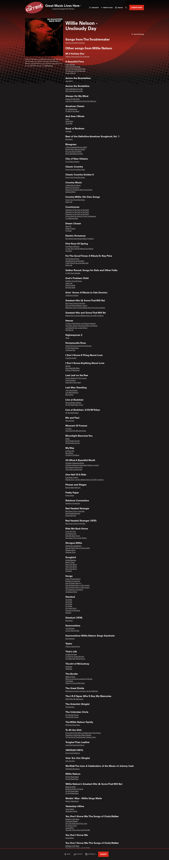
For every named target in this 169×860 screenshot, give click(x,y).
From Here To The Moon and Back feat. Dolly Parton (83, 733)
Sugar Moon (69, 828)
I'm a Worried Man (71, 218)
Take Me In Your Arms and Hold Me (77, 848)
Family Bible (69, 809)
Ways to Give (108, 8)
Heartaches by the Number (74, 261)
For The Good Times (72, 259)
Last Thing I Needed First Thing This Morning (80, 101)
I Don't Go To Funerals (72, 67)
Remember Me (70, 516)
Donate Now (136, 7)
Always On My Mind (72, 99)
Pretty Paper (69, 495)
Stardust (68, 613)
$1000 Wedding (70, 560)
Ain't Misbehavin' (71, 109)
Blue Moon (69, 453)
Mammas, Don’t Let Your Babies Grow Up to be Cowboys (85, 308)
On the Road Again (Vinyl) (74, 405)
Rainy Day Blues (71, 564)
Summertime (70, 639)
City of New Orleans (72, 162)
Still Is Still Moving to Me (74, 89)
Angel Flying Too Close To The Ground (78, 346)
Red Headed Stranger (72, 513)
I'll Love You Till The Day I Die (75, 69)
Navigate (95, 8)
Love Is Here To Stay (72, 631)
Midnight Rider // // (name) (74, 789)
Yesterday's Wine (71, 811)
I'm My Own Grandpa (72, 273)
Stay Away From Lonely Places (76, 538)
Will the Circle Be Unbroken (75, 43)
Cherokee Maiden (71, 821)
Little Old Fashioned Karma (74, 745)
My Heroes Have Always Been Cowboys (79, 239)
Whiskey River (70, 550)
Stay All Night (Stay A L (73, 583)
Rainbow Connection (72, 503)
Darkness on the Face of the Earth (77, 210)
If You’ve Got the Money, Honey (76, 305)
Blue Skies (69, 139)
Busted (67, 366)
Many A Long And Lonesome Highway (78, 679)
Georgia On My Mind (72, 610)
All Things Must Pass (72, 725)
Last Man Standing (71, 393)
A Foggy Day (69, 451)
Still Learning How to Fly (73, 467)
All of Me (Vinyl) (70, 608)
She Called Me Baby (72, 368)
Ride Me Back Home (72, 536)
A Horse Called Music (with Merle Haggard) (80, 323)
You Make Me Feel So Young (75, 659)
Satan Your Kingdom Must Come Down (78, 190)
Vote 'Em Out (70, 761)
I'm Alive (68, 429)
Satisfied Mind (70, 192)
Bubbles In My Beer (72, 819)
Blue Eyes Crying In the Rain (75, 303)
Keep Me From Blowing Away (75, 431)
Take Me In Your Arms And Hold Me (77, 830)
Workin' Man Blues (72, 801)
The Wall (68, 131)
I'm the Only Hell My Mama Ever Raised (79, 249)
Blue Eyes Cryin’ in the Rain (75, 511)
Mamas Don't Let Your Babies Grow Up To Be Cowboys (84, 480)
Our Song (68, 251)
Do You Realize (70, 380)
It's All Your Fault (71, 826)
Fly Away (68, 231)
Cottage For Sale (71, 654)
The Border (69, 681)
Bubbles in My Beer (72, 846)
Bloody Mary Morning (72, 487)
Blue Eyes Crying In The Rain (75, 523)
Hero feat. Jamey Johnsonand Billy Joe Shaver (81, 326)
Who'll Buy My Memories (74, 699)
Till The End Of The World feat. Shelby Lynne (80, 737)
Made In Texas (70, 677)
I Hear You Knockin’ (72, 295)
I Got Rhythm (70, 628)
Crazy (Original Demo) (72, 579)
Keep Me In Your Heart (73, 382)
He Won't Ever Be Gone (73, 281)
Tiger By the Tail (70, 358)
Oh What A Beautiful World (74, 463)
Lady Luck (68, 283)
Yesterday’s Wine (71, 592)
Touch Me (68, 123)
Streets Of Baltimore (72, 370)
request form (48, 66)
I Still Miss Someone (72, 769)
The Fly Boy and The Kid (73, 469)
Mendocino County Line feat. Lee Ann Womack (81, 691)
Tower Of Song (70, 73)
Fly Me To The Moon (72, 111)
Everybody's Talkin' (71, 477)
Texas (67, 338)
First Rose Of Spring (72, 246)
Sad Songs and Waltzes (73, 546)
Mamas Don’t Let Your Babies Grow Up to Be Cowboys (84, 316)
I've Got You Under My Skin (74, 657)
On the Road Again (72, 413)
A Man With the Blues (73, 185)
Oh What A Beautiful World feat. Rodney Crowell (82, 465)
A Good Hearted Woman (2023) (76, 147)
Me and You (69, 395)
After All (68, 226)
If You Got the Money (72, 753)
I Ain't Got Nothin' (71, 390)
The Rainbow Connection (74, 590)
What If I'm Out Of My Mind (75, 683)
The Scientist (69, 707)
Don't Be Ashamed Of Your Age (76, 823)
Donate (103, 854)
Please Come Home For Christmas (77, 57)
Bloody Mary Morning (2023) (75, 149)
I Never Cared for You (72, 646)
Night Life (68, 202)
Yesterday (68, 667)
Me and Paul (69, 421)
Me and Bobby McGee (73, 403)
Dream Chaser (70, 228)
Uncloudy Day (70, 350)
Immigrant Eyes (70, 534)
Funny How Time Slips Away (75, 169)
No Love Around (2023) (73, 151)
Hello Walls (69, 121)
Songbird (68, 571)
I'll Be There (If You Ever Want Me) (76, 263)
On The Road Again (72, 348)
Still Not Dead (70, 285)
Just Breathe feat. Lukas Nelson (76, 328)
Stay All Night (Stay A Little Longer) (77, 548)
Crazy (67, 119)
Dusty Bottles (70, 64)
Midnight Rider (70, 787)
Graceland (68, 81)
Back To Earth (70, 562)
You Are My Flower (72, 715)
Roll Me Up (69, 330)
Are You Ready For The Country (76, 378)
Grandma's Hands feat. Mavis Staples (78, 735)
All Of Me (68, 600)
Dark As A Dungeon (72, 187)
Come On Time (70, 531)
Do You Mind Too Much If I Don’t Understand (80, 216)
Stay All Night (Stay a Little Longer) (77, 585)
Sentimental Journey (72, 441)
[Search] (126, 7)
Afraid (67, 439)
